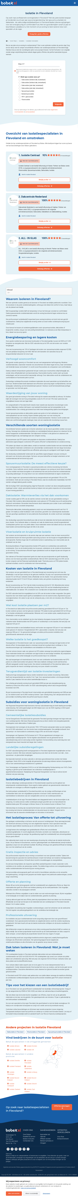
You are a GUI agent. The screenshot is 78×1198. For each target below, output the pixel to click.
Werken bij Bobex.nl (46, 1141)
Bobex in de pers (28, 1139)
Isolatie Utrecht (31, 1084)
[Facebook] (8, 1149)
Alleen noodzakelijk (31, 1193)
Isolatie (21, 41)
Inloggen (43, 1143)
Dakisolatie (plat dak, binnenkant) (32, 88)
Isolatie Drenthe (14, 1060)
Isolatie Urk (30, 1050)
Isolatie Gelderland (28, 1067)
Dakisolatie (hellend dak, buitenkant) (33, 80)
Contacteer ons (28, 1141)
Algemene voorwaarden (9, 1167)
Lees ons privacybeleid (28, 1188)
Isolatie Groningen (10, 1073)
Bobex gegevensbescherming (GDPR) (27, 1167)
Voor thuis (13, 41)
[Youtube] (16, 1149)
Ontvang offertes (43, 186)
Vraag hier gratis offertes (39, 34)
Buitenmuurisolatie (27, 94)
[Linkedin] (24, 1149)
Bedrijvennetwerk (63, 1139)
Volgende (58, 104)
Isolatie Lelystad (14, 1050)
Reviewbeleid (39, 1170)
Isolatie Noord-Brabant (13, 1079)
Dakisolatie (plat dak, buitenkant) (32, 85)
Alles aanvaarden (14, 1193)
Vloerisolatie (25, 99)
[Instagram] (28, 1149)
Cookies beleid (70, 1167)
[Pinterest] (20, 1149)
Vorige (18, 104)
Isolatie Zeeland (14, 1089)
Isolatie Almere (14, 1046)
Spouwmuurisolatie (27, 91)
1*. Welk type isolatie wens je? (29, 77)
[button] (75, 3)
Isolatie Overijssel (10, 1085)
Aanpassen (46, 1193)
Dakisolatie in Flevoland (15, 1032)
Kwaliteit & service (29, 1136)
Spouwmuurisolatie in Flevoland (59, 1032)
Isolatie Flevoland (28, 1062)
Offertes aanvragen (62, 1106)
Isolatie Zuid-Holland (30, 1090)
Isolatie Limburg (31, 1072)
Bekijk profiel (44, 180)
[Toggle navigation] (75, 3)
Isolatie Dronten (31, 1046)
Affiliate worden (45, 1139)
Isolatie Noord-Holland (31, 1079)
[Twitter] (12, 1149)
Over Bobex (27, 1134)
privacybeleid (30, 112)
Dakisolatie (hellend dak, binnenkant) (33, 82)
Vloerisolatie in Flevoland (36, 1032)
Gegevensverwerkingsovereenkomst (55, 1167)
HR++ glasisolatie (27, 97)
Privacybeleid (41, 1167)
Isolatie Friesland (15, 1066)
